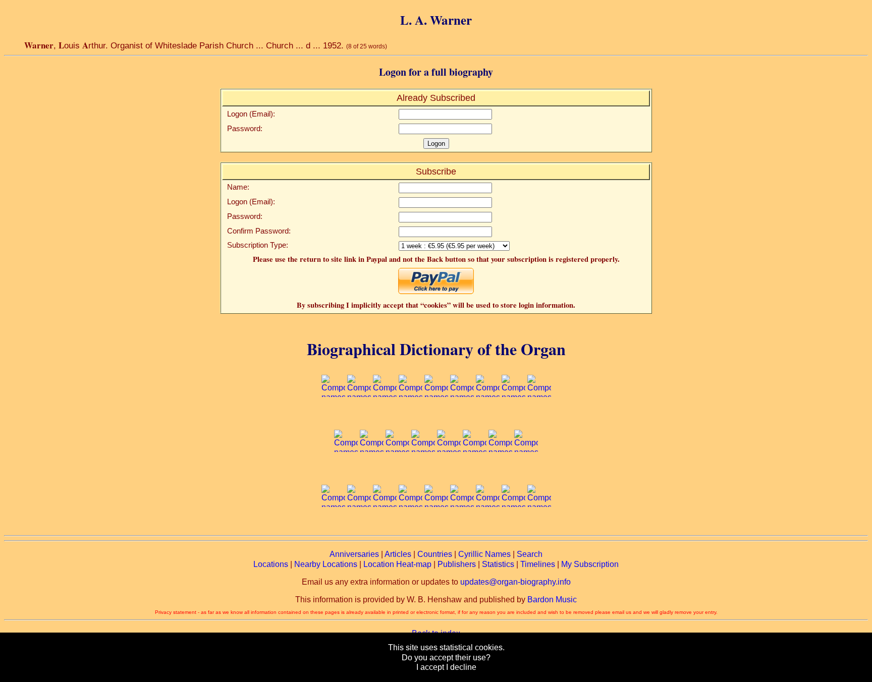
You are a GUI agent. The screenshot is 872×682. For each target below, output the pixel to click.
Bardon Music (552, 599)
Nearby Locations (325, 564)
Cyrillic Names (484, 554)
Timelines (537, 564)
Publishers (457, 564)
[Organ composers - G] (488, 417)
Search (529, 554)
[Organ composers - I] (539, 417)
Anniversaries (354, 554)
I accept (430, 667)
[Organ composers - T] (385, 526)
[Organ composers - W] (462, 526)
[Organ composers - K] (372, 471)
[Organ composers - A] (333, 417)
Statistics (498, 564)
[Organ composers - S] (359, 526)
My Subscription (590, 564)
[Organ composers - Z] (539, 526)
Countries (434, 554)
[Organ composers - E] (436, 417)
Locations (270, 564)
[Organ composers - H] (513, 417)
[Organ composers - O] (474, 471)
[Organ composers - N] (449, 471)
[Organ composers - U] (410, 526)
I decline (461, 667)
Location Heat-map (397, 564)
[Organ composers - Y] (513, 526)
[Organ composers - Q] (526, 471)
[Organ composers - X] (488, 526)
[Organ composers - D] (410, 417)
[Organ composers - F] (462, 417)
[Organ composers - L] (397, 471)
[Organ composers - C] (385, 417)
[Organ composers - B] (359, 417)
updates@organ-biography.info (515, 582)
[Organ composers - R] (333, 526)
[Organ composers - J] (346, 471)
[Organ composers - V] (436, 526)
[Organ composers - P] (500, 471)
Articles (398, 554)
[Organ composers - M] (423, 471)
